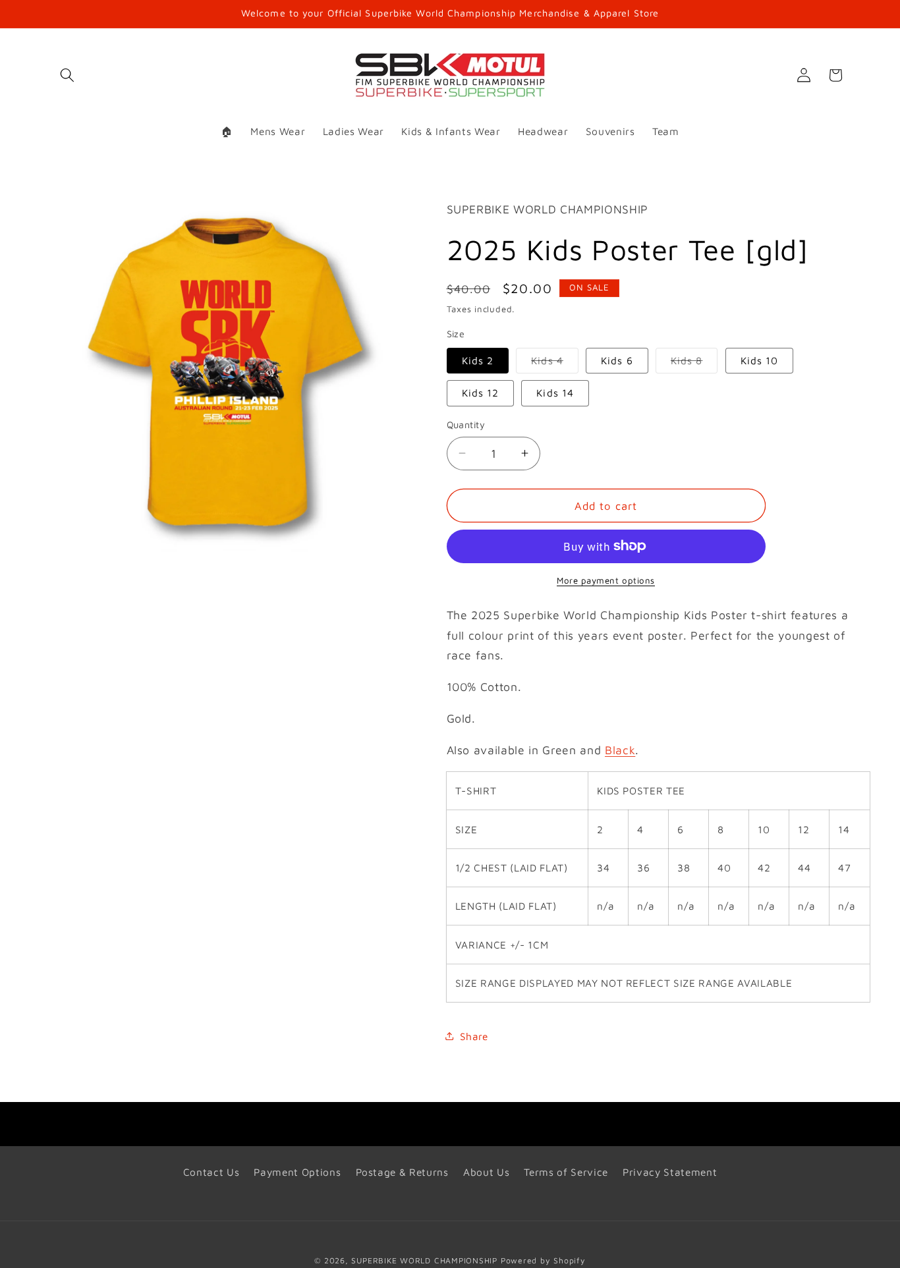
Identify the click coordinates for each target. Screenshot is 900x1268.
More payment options (606, 580)
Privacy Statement (670, 1172)
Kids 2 (478, 360)
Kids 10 (760, 360)
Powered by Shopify (543, 1260)
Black (620, 749)
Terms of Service (566, 1172)
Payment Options (297, 1172)
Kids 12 (480, 393)
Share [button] (474, 1035)
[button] (67, 75)
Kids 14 (555, 393)
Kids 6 (617, 360)
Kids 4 (554, 363)
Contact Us (211, 1172)
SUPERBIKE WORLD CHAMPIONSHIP (424, 1260)
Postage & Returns (402, 1172)
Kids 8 (694, 363)
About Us (486, 1172)
